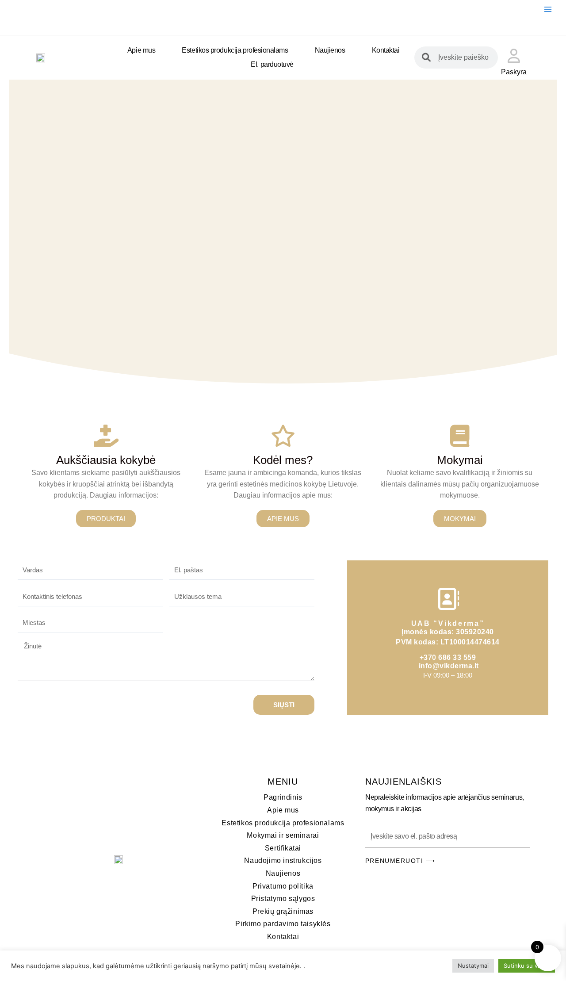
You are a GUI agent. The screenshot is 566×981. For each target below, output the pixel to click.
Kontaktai (386, 50)
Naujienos (330, 50)
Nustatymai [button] (473, 965)
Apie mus (141, 50)
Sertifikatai (283, 848)
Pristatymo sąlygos (283, 898)
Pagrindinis (283, 797)
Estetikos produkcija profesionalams (235, 50)
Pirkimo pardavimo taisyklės (282, 923)
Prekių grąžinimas (283, 911)
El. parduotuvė (272, 64)
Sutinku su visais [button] (527, 965)
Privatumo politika (283, 886)
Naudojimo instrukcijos (282, 860)
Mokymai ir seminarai (283, 835)
